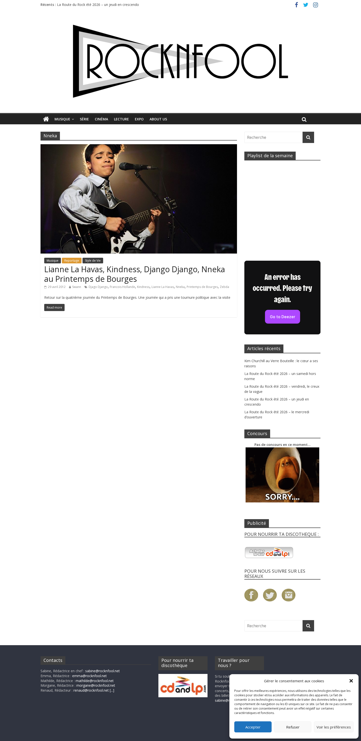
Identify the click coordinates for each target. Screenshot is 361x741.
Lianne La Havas (163, 287)
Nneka (180, 287)
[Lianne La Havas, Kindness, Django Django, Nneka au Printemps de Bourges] (139, 147)
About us (158, 119)
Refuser (293, 727)
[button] (351, 680)
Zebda (224, 287)
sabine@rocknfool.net (102, 671)
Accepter (253, 727)
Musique (62, 119)
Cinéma (101, 119)
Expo (139, 119)
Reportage (71, 260)
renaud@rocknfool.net (91, 690)
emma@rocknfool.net (89, 675)
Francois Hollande (122, 287)
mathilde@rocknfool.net (95, 680)
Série (84, 119)
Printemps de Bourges (202, 287)
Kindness (143, 287)
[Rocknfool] (180, 61)
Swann (76, 287)
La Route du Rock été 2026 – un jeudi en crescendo (98, 4)
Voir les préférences (334, 727)
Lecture (121, 119)
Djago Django (98, 287)
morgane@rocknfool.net (95, 685)
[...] (112, 690)
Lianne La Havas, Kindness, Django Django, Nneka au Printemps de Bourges (134, 274)
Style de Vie (93, 260)
